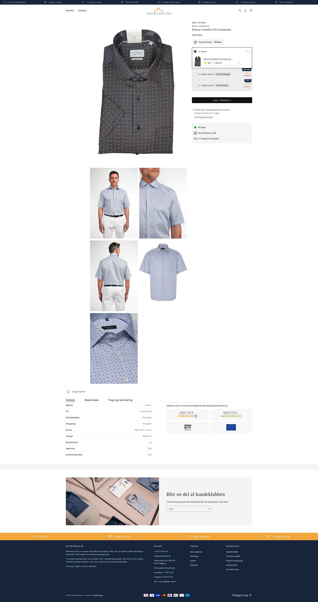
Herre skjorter (196, 552)
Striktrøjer (194, 556)
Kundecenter (231, 565)
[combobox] (209, 63)
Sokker (193, 561)
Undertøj (194, 565)
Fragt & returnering (234, 561)
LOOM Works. (98, 595)
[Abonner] (208, 509)
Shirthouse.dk (77, 595)
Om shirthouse (232, 569)
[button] (70, 10)
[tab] (70, 400)
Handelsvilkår (232, 552)
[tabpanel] (159, 430)
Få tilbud (217, 42)
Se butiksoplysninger (203, 117)
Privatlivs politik (233, 556)
